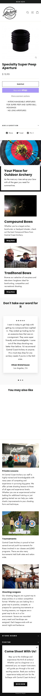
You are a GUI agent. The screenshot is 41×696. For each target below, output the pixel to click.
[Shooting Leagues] (20, 576)
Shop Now (10, 240)
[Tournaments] (20, 523)
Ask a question (10, 125)
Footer (6, 642)
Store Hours (9, 636)
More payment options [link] (20, 96)
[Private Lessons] (20, 455)
